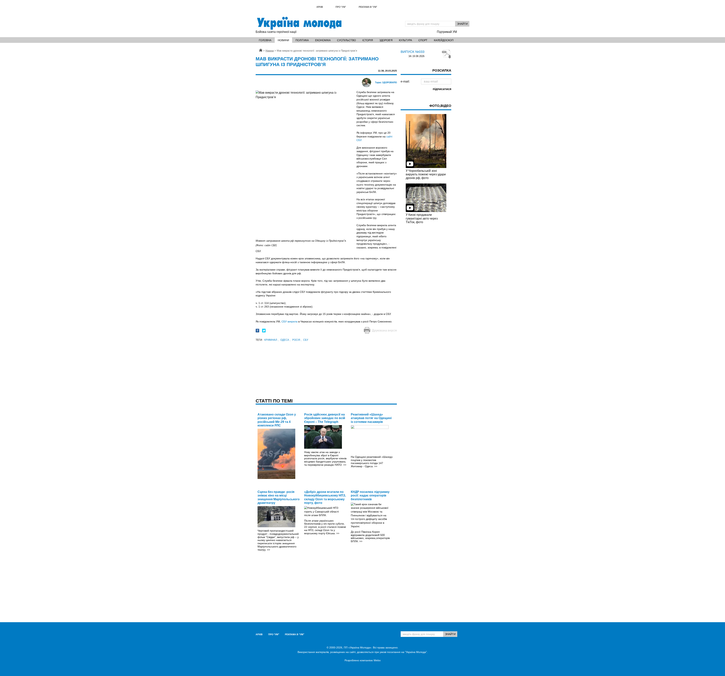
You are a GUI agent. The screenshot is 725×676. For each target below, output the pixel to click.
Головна (265, 40)
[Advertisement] (326, 368)
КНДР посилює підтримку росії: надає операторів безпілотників (370, 495)
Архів (319, 7)
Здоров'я (386, 40)
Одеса (285, 339)
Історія (367, 40)
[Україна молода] (299, 23)
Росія (297, 339)
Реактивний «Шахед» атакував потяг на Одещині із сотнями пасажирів (371, 418)
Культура (405, 40)
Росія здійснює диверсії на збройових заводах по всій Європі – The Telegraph (324, 418)
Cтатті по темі (274, 400)
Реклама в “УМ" (368, 7)
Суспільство (346, 40)
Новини (283, 40)
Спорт (422, 40)
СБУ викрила (289, 321)
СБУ (305, 339)
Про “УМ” (341, 7)
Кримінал (271, 339)
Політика (302, 40)
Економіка (323, 40)
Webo (377, 660)
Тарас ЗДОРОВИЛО (386, 82)
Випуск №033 (412, 52)
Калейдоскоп (444, 40)
